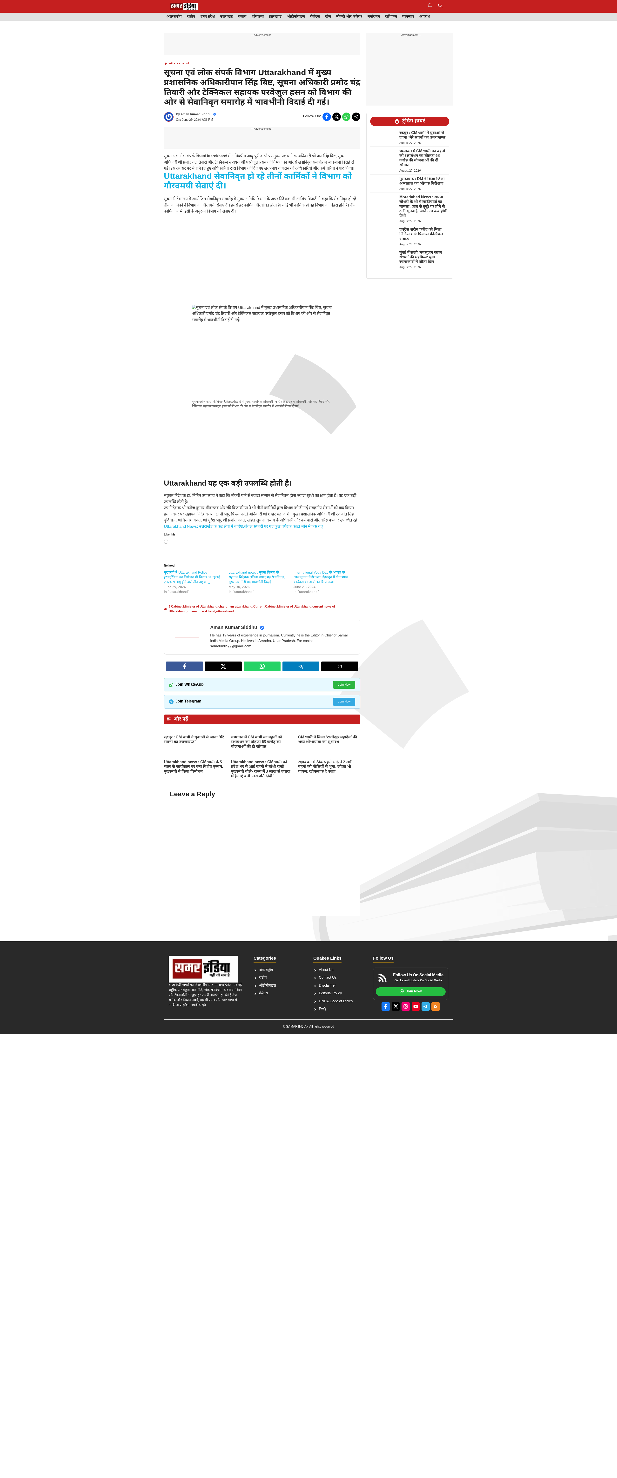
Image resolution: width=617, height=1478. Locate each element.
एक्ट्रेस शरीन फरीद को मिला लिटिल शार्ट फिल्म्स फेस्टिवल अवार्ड (421, 234)
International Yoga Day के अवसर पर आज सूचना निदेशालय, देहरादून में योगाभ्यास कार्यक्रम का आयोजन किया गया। (321, 577)
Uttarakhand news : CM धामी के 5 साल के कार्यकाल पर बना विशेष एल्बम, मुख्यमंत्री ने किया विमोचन (193, 767)
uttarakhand (179, 63)
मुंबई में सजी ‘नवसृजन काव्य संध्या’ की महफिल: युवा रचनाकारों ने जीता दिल (420, 257)
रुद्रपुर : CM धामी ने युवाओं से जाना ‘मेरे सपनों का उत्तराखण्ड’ (194, 740)
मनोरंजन (374, 16)
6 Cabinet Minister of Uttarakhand (193, 607)
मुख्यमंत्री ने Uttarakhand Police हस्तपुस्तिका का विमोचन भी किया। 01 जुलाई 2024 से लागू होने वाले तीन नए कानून (192, 577)
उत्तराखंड (226, 16)
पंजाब (242, 16)
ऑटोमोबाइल (296, 16)
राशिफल (391, 16)
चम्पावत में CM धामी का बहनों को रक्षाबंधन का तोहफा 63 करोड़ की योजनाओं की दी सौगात (256, 742)
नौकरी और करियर (349, 16)
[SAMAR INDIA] (184, 6)
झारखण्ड (275, 16)
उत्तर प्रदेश (208, 16)
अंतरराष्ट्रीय (174, 16)
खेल (328, 16)
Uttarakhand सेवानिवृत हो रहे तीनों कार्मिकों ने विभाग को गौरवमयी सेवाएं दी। (258, 182)
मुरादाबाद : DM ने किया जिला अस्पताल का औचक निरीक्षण (422, 181)
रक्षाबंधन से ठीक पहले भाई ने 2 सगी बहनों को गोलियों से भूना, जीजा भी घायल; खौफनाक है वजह (325, 767)
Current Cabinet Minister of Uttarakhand (282, 607)
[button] (440, 6)
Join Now (344, 685)
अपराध (424, 16)
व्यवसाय (408, 16)
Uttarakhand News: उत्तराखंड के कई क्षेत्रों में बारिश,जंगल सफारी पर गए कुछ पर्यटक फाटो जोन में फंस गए (243, 526)
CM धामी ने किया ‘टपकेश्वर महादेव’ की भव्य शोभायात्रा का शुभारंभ (327, 740)
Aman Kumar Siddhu (196, 114)
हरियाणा (258, 16)
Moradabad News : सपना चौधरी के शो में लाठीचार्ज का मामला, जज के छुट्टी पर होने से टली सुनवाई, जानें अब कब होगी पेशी (423, 207)
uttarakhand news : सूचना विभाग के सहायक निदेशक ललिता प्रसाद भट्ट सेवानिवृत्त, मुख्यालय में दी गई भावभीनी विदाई (257, 577)
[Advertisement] (262, 260)
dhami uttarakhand (201, 611)
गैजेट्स (315, 16)
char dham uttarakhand (235, 607)
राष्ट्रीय (191, 16)
